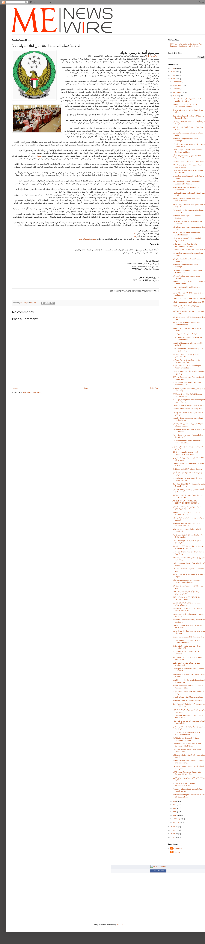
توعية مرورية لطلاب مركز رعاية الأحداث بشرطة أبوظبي (187, 165)
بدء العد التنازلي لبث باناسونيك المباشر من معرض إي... (188, 458)
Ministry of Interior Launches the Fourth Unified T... (189, 211)
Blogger (120, 924)
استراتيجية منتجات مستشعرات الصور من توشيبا (188, 134)
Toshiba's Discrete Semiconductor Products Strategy (186, 524)
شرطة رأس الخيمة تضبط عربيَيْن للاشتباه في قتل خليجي (188, 419)
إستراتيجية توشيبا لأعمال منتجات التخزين (188, 697)
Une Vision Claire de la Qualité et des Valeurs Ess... (188, 658)
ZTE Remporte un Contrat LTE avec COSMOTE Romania (186, 641)
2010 (173, 837)
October (176, 89)
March (175, 815)
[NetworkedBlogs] (158, 866)
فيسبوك (86, 239)
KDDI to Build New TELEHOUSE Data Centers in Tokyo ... (187, 598)
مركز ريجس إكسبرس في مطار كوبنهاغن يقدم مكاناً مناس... (188, 355)
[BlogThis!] (45, 303)
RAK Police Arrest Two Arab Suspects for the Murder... (189, 430)
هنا (135, 233)
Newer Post (17, 388)
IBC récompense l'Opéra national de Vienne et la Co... (187, 442)
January (176, 822)
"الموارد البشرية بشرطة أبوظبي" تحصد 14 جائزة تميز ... (188, 767)
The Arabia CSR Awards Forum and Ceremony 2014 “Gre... (187, 744)
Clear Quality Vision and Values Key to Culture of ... (188, 669)
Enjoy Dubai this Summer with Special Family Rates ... (188, 716)
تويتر (80, 239)
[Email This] (42, 303)
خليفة (39, 156)
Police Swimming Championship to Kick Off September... (189, 795)
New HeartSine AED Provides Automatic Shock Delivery (189, 485)
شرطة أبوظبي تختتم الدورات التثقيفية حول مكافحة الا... (189, 675)
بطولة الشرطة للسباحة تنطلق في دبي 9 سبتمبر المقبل (188, 790)
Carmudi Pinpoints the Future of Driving (189, 298)
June (175, 804)
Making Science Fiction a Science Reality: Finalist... (186, 199)
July (174, 801)
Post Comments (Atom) (32, 392)
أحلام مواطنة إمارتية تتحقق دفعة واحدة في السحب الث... (188, 490)
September (177, 92)
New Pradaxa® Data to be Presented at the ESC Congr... (189, 705)
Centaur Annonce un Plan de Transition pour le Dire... (189, 626)
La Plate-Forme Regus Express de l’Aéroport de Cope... (186, 361)
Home (85, 388)
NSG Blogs (177, 848)
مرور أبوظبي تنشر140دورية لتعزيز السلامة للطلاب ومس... (189, 145)
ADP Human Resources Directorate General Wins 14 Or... (187, 773)
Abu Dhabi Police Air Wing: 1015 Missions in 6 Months (186, 105)
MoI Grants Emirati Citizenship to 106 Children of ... (188, 536)
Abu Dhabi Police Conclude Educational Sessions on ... (189, 681)
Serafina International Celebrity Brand (188, 409)
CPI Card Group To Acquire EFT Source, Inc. (188, 587)
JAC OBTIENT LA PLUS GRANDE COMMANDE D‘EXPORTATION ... (186, 502)
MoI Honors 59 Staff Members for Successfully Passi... (186, 183)
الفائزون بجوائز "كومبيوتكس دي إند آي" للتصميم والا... (187, 156)
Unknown (177, 852)
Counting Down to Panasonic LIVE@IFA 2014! (188, 464)
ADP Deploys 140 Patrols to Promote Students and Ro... (188, 151)
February (177, 819)
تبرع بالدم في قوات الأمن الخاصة (185, 334)
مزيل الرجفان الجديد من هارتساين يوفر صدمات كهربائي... (187, 479)
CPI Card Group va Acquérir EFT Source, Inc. (188, 570)
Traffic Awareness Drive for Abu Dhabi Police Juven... (188, 171)
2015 (173, 75)
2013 (173, 827)
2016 (173, 71)
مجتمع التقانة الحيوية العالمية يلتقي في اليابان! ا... (187, 260)
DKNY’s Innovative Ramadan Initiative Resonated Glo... (188, 686)
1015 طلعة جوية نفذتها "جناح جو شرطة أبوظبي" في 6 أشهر (187, 100)
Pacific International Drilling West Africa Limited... (189, 621)
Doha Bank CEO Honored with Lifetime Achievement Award (188, 547)
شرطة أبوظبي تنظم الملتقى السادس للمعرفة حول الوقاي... (186, 507)
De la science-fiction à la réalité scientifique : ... (186, 188)
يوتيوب (94, 239)
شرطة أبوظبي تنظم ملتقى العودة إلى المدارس (186, 277)
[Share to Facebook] (51, 303)
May (175, 808)
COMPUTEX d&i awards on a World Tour (189, 161)
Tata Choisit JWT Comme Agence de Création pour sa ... (187, 338)
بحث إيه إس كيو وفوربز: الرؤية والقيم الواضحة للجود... (186, 664)
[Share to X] (48, 303)
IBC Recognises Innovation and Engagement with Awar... (185, 453)
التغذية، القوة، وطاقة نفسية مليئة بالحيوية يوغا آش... (188, 413)
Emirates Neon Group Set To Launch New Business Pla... (187, 609)
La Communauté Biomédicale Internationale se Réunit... (185, 245)
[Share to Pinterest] (53, 303)
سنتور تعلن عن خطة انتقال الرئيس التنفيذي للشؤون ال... (189, 632)
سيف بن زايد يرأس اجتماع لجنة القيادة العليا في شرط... (189, 728)
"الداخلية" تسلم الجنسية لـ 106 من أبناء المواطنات (187, 530)
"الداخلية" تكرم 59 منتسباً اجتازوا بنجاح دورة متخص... (189, 177)
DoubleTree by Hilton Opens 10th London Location (186, 234)
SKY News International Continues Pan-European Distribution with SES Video (186, 45)
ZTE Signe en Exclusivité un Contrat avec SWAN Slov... (187, 383)
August (176, 96)
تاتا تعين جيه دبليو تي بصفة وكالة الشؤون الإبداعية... (187, 344)
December (177, 82)
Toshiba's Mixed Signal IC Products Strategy (187, 216)
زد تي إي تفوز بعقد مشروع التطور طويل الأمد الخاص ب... (187, 647)
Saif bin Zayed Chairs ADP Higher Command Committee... (186, 739)
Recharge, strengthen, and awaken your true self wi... (189, 400)
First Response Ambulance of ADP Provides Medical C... (186, 733)
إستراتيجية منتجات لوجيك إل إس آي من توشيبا (187, 473)
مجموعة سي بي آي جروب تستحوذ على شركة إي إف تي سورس (187, 581)
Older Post (154, 388)
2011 (173, 834)
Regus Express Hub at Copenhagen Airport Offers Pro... (187, 367)
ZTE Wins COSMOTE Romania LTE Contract (186, 653)
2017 (173, 68)
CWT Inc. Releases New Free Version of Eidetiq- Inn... (188, 378)
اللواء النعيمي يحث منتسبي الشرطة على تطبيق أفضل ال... (188, 424)
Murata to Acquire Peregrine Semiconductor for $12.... (184, 784)
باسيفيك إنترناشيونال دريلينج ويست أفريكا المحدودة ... (188, 615)
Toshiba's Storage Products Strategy (187, 700)
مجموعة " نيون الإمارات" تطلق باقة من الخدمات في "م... (186, 604)
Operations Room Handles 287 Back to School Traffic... (188, 117)
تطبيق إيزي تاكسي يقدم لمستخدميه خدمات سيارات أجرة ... (189, 558)
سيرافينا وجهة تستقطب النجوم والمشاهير (188, 405)
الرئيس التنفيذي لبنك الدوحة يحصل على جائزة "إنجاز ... (187, 541)
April (175, 812)
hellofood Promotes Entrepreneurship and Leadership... (188, 762)
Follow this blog (158, 871)
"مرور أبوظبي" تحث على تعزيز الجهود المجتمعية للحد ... (186, 306)
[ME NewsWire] (152, 56)
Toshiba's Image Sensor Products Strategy (186, 139)
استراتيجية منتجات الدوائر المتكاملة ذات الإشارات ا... (187, 222)
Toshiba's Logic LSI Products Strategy (188, 469)
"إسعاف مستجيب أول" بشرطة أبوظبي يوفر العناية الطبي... (189, 722)
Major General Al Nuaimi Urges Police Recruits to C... (188, 436)
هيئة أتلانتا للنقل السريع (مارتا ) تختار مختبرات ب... (186, 288)
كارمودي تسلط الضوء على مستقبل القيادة (188, 302)
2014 (173, 79)
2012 (173, 830)
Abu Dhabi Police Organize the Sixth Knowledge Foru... (187, 513)
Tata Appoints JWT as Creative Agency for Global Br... (188, 349)
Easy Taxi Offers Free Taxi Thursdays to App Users (189, 553)
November (177, 85)
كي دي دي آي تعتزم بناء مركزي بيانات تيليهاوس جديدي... (186, 592)
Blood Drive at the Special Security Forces (187, 329)
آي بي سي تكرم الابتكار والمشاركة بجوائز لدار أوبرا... (188, 447)
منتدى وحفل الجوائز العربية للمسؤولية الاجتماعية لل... (187, 750)
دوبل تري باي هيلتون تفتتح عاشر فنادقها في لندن (189, 228)
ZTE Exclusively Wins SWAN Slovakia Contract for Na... (187, 395)
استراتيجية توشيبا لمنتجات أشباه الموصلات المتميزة (188, 519)
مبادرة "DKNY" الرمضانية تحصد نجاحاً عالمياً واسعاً (188, 692)
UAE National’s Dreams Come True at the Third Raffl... (188, 496)
